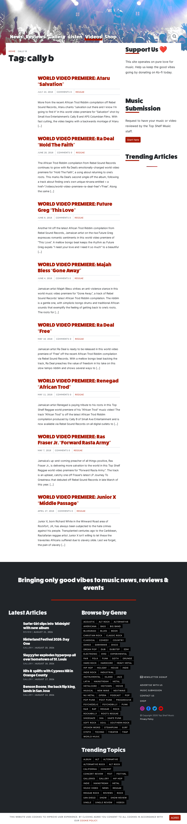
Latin (86, 681)
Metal (116, 681)
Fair (85, 658)
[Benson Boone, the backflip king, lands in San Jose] (16, 690)
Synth (87, 731)
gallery (104, 778)
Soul (103, 722)
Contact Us (147, 695)
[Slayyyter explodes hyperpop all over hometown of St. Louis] (16, 659)
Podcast (115, 695)
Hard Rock (90, 662)
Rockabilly (90, 713)
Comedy (104, 640)
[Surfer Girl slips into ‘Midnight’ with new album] (16, 627)
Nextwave (119, 690)
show (103, 797)
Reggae (80, 91)
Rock (116, 708)
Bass (103, 626)
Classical (89, 640)
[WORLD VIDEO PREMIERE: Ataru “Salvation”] (20, 89)
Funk (105, 658)
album (87, 759)
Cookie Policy (88, 820)
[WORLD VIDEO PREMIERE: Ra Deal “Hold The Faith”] (20, 149)
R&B (85, 708)
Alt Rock (104, 621)
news (105, 787)
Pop (127, 695)
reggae (117, 787)
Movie (119, 685)
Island (109, 676)
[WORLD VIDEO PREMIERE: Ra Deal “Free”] (20, 335)
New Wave (103, 690)
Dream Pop (90, 649)
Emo (103, 653)
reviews (108, 792)
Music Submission (151, 690)
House (115, 667)
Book (114, 630)
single (87, 802)
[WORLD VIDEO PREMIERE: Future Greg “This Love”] (20, 214)
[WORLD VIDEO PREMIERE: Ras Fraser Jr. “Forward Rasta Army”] (20, 447)
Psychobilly (110, 704)
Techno (99, 731)
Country (118, 640)
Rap (94, 708)
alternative (110, 759)
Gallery (57, 37)
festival (122, 773)
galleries (89, 778)
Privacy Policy (146, 719)
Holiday (102, 667)
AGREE (175, 817)
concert (106, 768)
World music (91, 736)
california (90, 768)
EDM (126, 649)
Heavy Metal (124, 662)
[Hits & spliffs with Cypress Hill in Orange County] (16, 675)
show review (119, 797)
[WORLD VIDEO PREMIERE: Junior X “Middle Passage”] (20, 507)
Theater (113, 731)
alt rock (114, 764)
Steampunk (111, 727)
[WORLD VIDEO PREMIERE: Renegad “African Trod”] (20, 391)
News (16, 37)
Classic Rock (114, 635)
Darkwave (101, 644)
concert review (93, 773)
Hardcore (107, 662)
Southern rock (119, 722)
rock (120, 792)
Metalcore (90, 685)
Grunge (127, 658)
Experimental (118, 653)
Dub (103, 649)
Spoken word (91, 727)
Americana (89, 626)
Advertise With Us (151, 684)
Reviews (35, 37)
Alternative (121, 621)
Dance (87, 644)
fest (109, 773)
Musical (88, 690)
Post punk (105, 699)
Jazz (119, 676)
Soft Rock (89, 722)
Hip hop (88, 667)
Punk (125, 704)
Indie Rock (89, 672)
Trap (125, 731)
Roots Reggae (110, 713)
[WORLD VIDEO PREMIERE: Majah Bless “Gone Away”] (20, 275)
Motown (106, 685)
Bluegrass (89, 630)
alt (97, 759)
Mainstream (101, 681)
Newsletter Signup (155, 676)
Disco (114, 644)
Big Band (115, 626)
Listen (75, 37)
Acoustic (89, 621)
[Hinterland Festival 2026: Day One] (16, 643)
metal (116, 783)
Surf (125, 727)
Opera (102, 695)
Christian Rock (92, 635)
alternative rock (94, 764)
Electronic (90, 653)
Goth (115, 658)
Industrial (107, 672)
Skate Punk (114, 718)
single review (103, 802)
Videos (93, 37)
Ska (101, 718)
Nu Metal (89, 695)
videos (120, 802)
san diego (89, 797)
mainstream (101, 783)
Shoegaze (89, 718)
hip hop (118, 778)
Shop (111, 37)
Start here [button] (133, 139)
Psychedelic (90, 704)
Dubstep (115, 649)
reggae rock (91, 792)
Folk (95, 658)
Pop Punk (89, 699)
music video (90, 787)
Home (12, 51)
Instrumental (92, 676)
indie (86, 783)
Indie (126, 667)
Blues (103, 630)
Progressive (123, 699)
